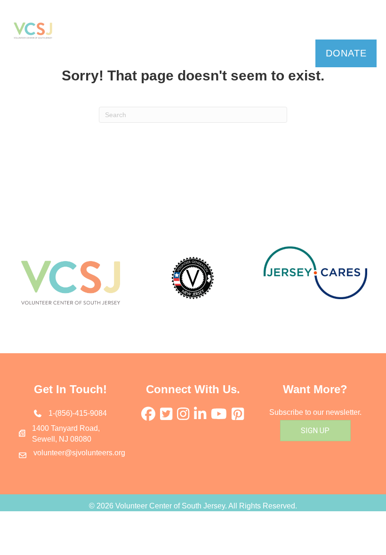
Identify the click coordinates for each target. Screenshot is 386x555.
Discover (181, 23)
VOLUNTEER (105, 23)
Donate (346, 53)
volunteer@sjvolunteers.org (79, 453)
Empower (334, 23)
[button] (215, 23)
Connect (257, 23)
